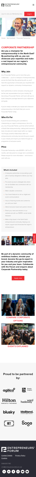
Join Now (34, 238)
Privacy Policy (20, 456)
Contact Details (6, 456)
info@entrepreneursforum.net (11, 467)
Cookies (4, 458)
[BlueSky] (27, 471)
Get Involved (11, 38)
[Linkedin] (9, 471)
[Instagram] (18, 471)
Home (3, 38)
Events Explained (18, 346)
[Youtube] (22, 471)
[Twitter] (4, 471)
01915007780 (6, 464)
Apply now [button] (18, 278)
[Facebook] (13, 471)
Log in (29, 14)
